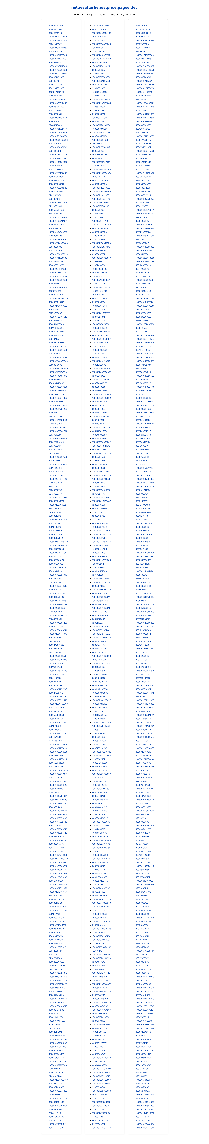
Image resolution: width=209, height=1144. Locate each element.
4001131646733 (56, 250)
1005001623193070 (145, 88)
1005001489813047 (58, 103)
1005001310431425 (101, 973)
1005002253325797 (58, 656)
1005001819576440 (101, 247)
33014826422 (55, 468)
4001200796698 (143, 265)
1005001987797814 (58, 748)
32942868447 (55, 951)
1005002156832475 (58, 700)
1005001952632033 (101, 1091)
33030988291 (55, 213)
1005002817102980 (145, 55)
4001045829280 (100, 431)
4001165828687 (143, 870)
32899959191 (142, 494)
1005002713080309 (101, 224)
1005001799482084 (145, 726)
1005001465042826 (58, 431)
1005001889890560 (58, 814)
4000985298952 (100, 523)
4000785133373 (99, 449)
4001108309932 (143, 803)
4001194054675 (143, 158)
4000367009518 (143, 729)
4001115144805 (56, 261)
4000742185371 (143, 110)
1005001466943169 (101, 847)
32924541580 (55, 648)
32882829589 (98, 718)
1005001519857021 (144, 475)
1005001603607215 (58, 346)
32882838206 (98, 235)
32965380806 (98, 106)
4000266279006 (100, 615)
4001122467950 (143, 678)
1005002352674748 (101, 542)
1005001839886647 (101, 258)
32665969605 (142, 221)
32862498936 (98, 265)
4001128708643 (56, 711)
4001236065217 (143, 331)
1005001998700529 (101, 1058)
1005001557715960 (58, 1065)
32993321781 (142, 1035)
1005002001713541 (101, 361)
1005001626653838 (145, 1024)
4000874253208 (56, 180)
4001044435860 (100, 1065)
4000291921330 (99, 36)
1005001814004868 (101, 1024)
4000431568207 (143, 154)
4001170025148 (99, 682)
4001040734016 (143, 505)
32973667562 (98, 759)
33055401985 (142, 663)
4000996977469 (143, 910)
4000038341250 (100, 129)
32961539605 (98, 1035)
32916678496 (98, 969)
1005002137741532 (101, 147)
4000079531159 (99, 29)
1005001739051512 (58, 1124)
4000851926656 (143, 608)
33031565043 (142, 652)
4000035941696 (143, 390)
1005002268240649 (101, 752)
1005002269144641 (145, 693)
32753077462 (55, 1024)
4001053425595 (143, 276)
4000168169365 (99, 154)
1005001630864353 (145, 825)
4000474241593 (99, 965)
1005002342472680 (145, 117)
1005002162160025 (58, 984)
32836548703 (55, 685)
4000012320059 (100, 763)
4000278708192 (143, 667)
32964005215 (98, 567)
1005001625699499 (145, 623)
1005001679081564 (58, 420)
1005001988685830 (58, 162)
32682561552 (142, 501)
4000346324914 (143, 851)
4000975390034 (56, 564)
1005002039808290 (145, 84)
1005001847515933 (101, 980)
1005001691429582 (58, 604)
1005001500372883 (58, 398)
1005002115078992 (145, 722)
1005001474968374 (58, 884)
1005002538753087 (58, 553)
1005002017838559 (101, 453)
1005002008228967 (145, 1006)
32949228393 (142, 269)
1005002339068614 (58, 438)
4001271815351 (99, 803)
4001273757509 (56, 707)
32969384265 (142, 962)
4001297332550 (99, 357)
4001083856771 (99, 306)
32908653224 (142, 180)
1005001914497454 (58, 759)
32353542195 (98, 1109)
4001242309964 (100, 689)
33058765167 (142, 903)
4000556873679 (143, 560)
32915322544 (55, 309)
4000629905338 (143, 313)
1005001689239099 (58, 387)
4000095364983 (143, 409)
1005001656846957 (101, 626)
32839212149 (142, 895)
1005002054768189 (101, 339)
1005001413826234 (58, 567)
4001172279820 (56, 1128)
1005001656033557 (101, 774)
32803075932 (55, 365)
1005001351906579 (145, 486)
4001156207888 (99, 612)
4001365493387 (56, 847)
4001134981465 (56, 169)
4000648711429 (56, 589)
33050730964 (98, 210)
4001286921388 (56, 954)
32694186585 (55, 283)
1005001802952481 (101, 630)
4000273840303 (100, 180)
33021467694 (142, 770)
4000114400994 (56, 84)
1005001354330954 (101, 44)
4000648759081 (99, 741)
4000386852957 (143, 283)
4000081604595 (100, 914)
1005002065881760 (58, 47)
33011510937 (142, 464)
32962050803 (98, 114)
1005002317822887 (101, 825)
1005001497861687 (58, 1043)
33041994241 (142, 460)
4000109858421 (143, 774)
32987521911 (98, 851)
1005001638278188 (101, 663)
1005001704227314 (101, 1083)
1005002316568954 (145, 553)
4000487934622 (143, 682)
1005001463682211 (101, 597)
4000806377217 (56, 626)
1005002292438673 (145, 70)
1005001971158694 (58, 1021)
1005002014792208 (58, 409)
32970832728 (98, 376)
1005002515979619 (101, 921)
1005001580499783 (145, 991)
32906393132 (98, 586)
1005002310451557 (58, 892)
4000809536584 (143, 1046)
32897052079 (55, 483)
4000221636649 (100, 328)
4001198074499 (99, 641)
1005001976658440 (101, 840)
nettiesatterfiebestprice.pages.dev (104, 7)
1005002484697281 (145, 881)
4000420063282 (56, 25)
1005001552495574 (101, 140)
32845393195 (98, 1021)
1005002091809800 (101, 656)
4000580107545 (99, 549)
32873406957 (142, 243)
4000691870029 (99, 987)
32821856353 (55, 969)
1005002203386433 (58, 1080)
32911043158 (142, 516)
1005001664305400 (145, 777)
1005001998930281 (145, 766)
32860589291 (55, 95)
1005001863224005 (58, 154)
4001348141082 (143, 995)
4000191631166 (143, 508)
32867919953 (142, 25)
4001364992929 (56, 88)
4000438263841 (143, 77)
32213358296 (55, 424)
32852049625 (55, 235)
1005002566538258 (145, 306)
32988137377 (142, 519)
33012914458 (98, 213)
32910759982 (98, 696)
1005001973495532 (101, 781)
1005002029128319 (58, 497)
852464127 (54, 339)
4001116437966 (99, 571)
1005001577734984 (58, 390)
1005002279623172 (101, 744)
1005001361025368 (101, 81)
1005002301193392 (101, 195)
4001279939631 (99, 1039)
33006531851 (98, 346)
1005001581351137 (101, 276)
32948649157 (55, 199)
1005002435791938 (101, 899)
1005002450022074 (101, 1069)
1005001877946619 (58, 287)
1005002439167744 (145, 604)
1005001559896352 (101, 442)
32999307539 (142, 272)
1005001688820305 (58, 280)
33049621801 (98, 320)
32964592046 (142, 947)
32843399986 (142, 1083)
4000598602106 (143, 291)
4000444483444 (143, 512)
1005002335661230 (145, 648)
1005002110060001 (101, 280)
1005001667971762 (144, 250)
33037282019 (55, 508)
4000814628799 (56, 597)
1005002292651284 (101, 560)
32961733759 (98, 95)
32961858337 (55, 44)
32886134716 (98, 729)
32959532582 (142, 457)
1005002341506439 (145, 73)
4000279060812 (56, 342)
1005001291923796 (58, 803)
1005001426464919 (58, 317)
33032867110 (142, 954)
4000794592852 (143, 147)
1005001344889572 (145, 737)
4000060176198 (56, 807)
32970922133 (55, 446)
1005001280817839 (58, 906)
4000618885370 (99, 707)
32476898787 (55, 494)
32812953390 (98, 711)
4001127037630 (56, 881)
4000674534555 (100, 1120)
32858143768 (98, 995)
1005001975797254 (58, 696)
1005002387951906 (145, 700)
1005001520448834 (145, 1124)
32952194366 (142, 637)
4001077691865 (99, 833)
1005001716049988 (101, 188)
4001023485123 (99, 811)
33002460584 (142, 873)
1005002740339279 (101, 903)
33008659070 (98, 866)
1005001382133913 (58, 980)
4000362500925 (56, 929)
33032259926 (142, 656)
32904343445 (142, 294)
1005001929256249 (58, 405)
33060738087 (98, 70)
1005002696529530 (145, 671)
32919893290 (98, 667)
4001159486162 (143, 877)
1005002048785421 (101, 534)
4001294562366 (143, 29)
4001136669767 (143, 449)
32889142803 (98, 516)
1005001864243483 (58, 855)
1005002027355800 (58, 73)
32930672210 (98, 110)
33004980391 (55, 114)
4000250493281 (100, 184)
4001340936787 (143, 383)
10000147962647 (100, 47)
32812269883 (142, 659)
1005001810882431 (101, 206)
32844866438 (142, 943)
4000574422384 (143, 365)
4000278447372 (143, 892)
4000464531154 (99, 136)
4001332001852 (143, 169)
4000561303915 (99, 272)
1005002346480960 (58, 361)
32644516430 (55, 125)
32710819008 (98, 575)
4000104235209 (56, 394)
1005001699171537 (144, 121)
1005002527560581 (58, 925)
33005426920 (142, 527)
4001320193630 (99, 648)
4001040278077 (143, 1069)
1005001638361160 (58, 774)
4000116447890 (143, 785)
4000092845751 (99, 917)
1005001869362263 (101, 169)
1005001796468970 (58, 376)
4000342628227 (56, 682)
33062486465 (98, 796)
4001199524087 (143, 564)
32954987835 (98, 460)
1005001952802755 (145, 261)
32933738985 (98, 512)
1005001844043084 (58, 59)
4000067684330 (56, 106)
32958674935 (98, 409)
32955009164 (142, 575)
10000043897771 (100, 674)
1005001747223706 (101, 530)
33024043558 (55, 582)
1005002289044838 (101, 984)
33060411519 (55, 1069)
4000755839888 (143, 1120)
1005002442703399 (145, 1113)
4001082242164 (99, 412)
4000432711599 (143, 188)
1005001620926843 (145, 534)
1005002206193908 (58, 519)
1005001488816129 (58, 221)
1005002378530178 (101, 1113)
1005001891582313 (58, 129)
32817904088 (98, 733)
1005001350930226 (101, 589)
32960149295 (55, 943)
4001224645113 (99, 593)
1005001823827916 (58, 575)
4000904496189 (143, 711)
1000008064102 (143, 309)
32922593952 (142, 929)
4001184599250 (99, 158)
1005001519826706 (58, 840)
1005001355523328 (145, 361)
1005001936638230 (58, 866)
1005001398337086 (145, 556)
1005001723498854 (145, 173)
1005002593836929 (58, 542)
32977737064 (55, 652)
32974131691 (142, 217)
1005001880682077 (58, 1039)
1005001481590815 (58, 545)
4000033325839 (56, 917)
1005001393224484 (101, 394)
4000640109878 (99, 556)
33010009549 (142, 446)
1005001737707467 (101, 162)
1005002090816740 (58, 1006)
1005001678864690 (101, 958)
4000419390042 (100, 652)
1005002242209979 (145, 987)
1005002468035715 (58, 615)
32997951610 (142, 1043)
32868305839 (98, 505)
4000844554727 (100, 818)
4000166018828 (143, 427)
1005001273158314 (144, 81)
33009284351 (55, 1109)
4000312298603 (143, 143)
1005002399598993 (58, 704)
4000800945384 (56, 331)
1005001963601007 (145, 715)
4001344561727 (99, 807)
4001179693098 (99, 269)
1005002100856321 (58, 427)
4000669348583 (100, 693)
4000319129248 (143, 833)
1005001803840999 (145, 228)
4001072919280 (56, 991)
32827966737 (142, 239)
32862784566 (98, 457)
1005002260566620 (58, 254)
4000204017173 (99, 383)
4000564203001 (143, 796)
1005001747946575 (58, 999)
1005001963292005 (58, 70)
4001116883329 (99, 685)
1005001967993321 (58, 888)
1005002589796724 (101, 637)
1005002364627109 (101, 722)
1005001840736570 (58, 781)
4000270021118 (56, 693)
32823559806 (98, 387)
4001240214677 (56, 527)
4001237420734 (143, 645)
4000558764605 (56, 210)
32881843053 (142, 925)
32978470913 (55, 151)
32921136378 (98, 623)
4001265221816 (143, 379)
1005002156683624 (58, 1035)
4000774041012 (56, 729)
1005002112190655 (144, 862)
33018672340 (98, 619)
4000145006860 (56, 1072)
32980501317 (142, 847)
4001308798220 (99, 766)
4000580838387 (56, 1050)
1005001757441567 (101, 132)
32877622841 (98, 317)
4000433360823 (56, 184)
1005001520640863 (145, 1102)
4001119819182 (56, 143)
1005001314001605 (101, 416)
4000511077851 (56, 940)
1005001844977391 (101, 202)
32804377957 (98, 1050)
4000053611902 (56, 224)
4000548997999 (100, 228)
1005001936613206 (101, 490)
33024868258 (55, 353)
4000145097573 (143, 965)
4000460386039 (56, 501)
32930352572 (98, 1116)
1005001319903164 (144, 92)
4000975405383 (143, 615)
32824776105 (98, 645)
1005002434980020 (58, 858)
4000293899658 (143, 317)
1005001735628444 (145, 951)
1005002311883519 (58, 117)
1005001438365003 (58, 1002)
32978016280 (55, 435)
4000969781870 (56, 560)
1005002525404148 (145, 976)
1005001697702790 (58, 689)
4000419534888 (143, 763)
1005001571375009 (58, 55)
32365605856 (142, 973)
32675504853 (98, 737)
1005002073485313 (58, 663)
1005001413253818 (101, 1076)
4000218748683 (56, 549)
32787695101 (98, 943)
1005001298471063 (58, 877)
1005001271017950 (101, 287)
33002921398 (98, 777)
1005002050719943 (58, 634)
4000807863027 (100, 121)
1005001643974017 (101, 331)
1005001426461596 (145, 424)
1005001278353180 (58, 870)
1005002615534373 (145, 1109)
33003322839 (98, 910)
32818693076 (55, 228)
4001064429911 (56, 571)
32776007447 (142, 940)
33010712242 (55, 291)
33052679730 (55, 33)
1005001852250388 (145, 224)
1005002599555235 (145, 523)
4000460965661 (100, 435)
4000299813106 (99, 704)
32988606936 (55, 512)
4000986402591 (143, 1058)
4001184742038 (99, 604)
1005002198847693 (101, 243)
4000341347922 (143, 33)
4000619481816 (56, 335)
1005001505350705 (58, 132)
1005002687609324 (58, 987)
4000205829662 (143, 62)
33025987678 (55, 777)
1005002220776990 (101, 582)
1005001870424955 (145, 106)
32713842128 (98, 519)
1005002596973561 (58, 239)
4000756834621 (99, 1054)
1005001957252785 (145, 1050)
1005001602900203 (58, 965)
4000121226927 (99, 365)
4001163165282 (99, 976)
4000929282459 (100, 881)
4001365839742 (56, 936)
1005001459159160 (101, 497)
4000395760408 (56, 1054)
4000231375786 (143, 858)
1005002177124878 (58, 372)
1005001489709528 (101, 342)
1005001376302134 (145, 980)
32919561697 (142, 567)
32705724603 (98, 892)
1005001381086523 (101, 1102)
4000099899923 (100, 836)
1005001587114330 (101, 844)
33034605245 (55, 1120)
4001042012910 (56, 471)
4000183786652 (143, 634)
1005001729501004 (101, 125)
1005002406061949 (58, 147)
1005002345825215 (58, 851)
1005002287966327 (58, 505)
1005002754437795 (145, 626)
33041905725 (55, 792)
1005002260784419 (101, 1002)
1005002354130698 (58, 36)
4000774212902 (99, 176)
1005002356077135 (145, 298)
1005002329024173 (101, 1128)
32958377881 (55, 453)
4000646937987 (56, 899)
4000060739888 (56, 265)
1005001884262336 (145, 114)
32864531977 (55, 121)
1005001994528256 (101, 991)
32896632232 (55, 416)
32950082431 (55, 206)
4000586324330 (56, 763)
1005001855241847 (145, 1039)
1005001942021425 (58, 833)
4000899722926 (100, 862)
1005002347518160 (58, 479)
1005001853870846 (101, 755)
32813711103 (54, 914)
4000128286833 (143, 398)
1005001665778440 (58, 671)
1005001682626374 (145, 40)
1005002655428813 (101, 59)
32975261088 (55, 578)
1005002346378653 (58, 269)
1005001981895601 (101, 788)
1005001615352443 (58, 822)
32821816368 (142, 287)
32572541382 (55, 737)
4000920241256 (100, 62)
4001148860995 (56, 328)
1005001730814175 (101, 66)
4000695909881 (100, 232)
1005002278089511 (145, 811)
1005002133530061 (101, 379)
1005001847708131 (57, 718)
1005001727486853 (58, 173)
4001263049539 (100, 405)
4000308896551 (56, 401)
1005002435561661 (58, 600)
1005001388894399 (145, 748)
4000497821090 (56, 294)
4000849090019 (100, 401)
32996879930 (55, 62)
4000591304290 (56, 1102)
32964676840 (98, 962)
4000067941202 (56, 1010)
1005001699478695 (58, 158)
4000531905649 (56, 1116)
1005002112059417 (58, 674)
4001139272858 (56, 667)
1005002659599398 (58, 140)
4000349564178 (56, 29)
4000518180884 (56, 324)
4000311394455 (143, 165)
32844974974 (55, 81)
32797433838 (142, 844)
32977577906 (98, 1098)
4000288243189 (100, 84)
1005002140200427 (101, 700)
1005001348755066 (58, 40)
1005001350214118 (144, 468)
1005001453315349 (145, 405)
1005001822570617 (145, 542)
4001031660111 (142, 936)
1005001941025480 (145, 387)
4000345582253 (56, 534)
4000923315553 (143, 1032)
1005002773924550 (101, 947)
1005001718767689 (144, 1013)
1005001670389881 (101, 1017)
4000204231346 (143, 394)
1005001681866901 (101, 940)
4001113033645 (99, 464)
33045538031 (55, 619)
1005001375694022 (145, 335)
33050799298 (98, 239)
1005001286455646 (145, 342)
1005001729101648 (101, 858)
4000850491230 (100, 350)
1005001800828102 (58, 276)
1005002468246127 (145, 412)
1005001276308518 (145, 357)
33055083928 (142, 674)
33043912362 (98, 353)
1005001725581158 (144, 685)
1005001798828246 (58, 202)
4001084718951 (56, 530)
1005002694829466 (145, 1028)
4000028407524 (100, 855)
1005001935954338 (145, 479)
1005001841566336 (58, 258)
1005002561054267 (101, 1010)
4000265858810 (56, 191)
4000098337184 (143, 195)
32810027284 (55, 1076)
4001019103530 (99, 1028)
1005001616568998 (101, 77)
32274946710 (98, 870)
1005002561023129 (101, 55)
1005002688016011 (58, 630)
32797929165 (98, 494)
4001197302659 (56, 449)
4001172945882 (143, 202)
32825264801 (142, 132)
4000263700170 (56, 836)
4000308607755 (56, 932)
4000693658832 (143, 792)
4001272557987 (143, 1116)
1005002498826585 (101, 929)
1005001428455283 (58, 593)
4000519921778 (56, 412)
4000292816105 (56, 442)
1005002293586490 (58, 368)
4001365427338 (56, 383)
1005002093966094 (145, 280)
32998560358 (98, 1061)
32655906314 (55, 1013)
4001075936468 (99, 390)
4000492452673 (143, 829)
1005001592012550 (58, 733)
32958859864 (142, 914)
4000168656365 (143, 984)
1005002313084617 (58, 829)
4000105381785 (99, 748)
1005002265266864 (101, 173)
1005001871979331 (57, 788)
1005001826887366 (145, 733)
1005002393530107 (145, 1010)
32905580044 (98, 1087)
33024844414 (98, 165)
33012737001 (142, 741)
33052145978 (142, 932)
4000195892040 (100, 527)
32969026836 (142, 1087)
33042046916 (98, 829)
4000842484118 (56, 995)
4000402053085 (100, 800)
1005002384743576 (145, 339)
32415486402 (55, 460)
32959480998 (142, 814)
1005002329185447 (101, 501)
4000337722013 (99, 553)
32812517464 (55, 195)
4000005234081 (143, 346)
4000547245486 (143, 191)
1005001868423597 (101, 1080)
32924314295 (142, 497)
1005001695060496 (145, 612)
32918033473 (142, 51)
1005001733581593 (101, 578)
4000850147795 (56, 844)
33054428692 (98, 73)
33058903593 (142, 822)
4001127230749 (143, 619)
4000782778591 (99, 1043)
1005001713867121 (144, 401)
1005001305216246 (58, 188)
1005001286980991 (145, 884)
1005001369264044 (145, 917)
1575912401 (97, 951)
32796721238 (142, 320)
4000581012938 (56, 1058)
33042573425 (98, 40)
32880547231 (55, 556)
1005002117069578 (58, 1098)
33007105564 (142, 328)
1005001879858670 (58, 722)
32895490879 (55, 641)
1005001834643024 (145, 1094)
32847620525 (142, 1017)
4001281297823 (56, 523)
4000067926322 (143, 689)
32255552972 (55, 741)
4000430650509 (143, 125)
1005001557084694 (145, 213)
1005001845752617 (58, 796)
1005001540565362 (145, 247)
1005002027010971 (145, 788)
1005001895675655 (145, 199)
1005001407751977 (144, 582)
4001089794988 (143, 372)
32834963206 (98, 678)
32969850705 (55, 490)
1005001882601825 (58, 785)
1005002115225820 (58, 800)
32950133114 (142, 888)
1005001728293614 (145, 1080)
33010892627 (98, 88)
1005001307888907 (101, 1105)
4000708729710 (99, 785)
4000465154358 (143, 718)
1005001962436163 (58, 357)
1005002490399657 (101, 822)
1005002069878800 (145, 258)
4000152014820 (143, 490)
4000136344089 (143, 47)
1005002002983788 (145, 324)
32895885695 (98, 671)
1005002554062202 (145, 103)
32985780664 (98, 151)
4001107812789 (99, 250)
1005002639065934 (58, 99)
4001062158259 (143, 420)
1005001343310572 (101, 471)
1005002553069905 (145, 235)
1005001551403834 (58, 272)
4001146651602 (99, 1013)
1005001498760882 (101, 324)
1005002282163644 (101, 103)
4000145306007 (99, 294)
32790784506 (142, 578)
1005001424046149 (101, 954)
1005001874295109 (145, 1021)
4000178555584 (99, 1032)
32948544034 (55, 637)
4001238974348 (143, 630)
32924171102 (142, 818)
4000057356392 (100, 999)
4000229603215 (143, 95)
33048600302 (55, 247)
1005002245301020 (145, 999)
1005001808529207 (58, 1046)
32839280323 (98, 1046)
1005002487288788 (58, 217)
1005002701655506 (145, 1002)
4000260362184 (143, 586)
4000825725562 (143, 641)
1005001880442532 (101, 398)
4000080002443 (143, 1054)
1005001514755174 (101, 538)
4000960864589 (100, 1006)
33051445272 (55, 486)
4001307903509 (99, 895)
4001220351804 (143, 232)
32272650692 (98, 1124)
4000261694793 (143, 435)
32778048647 (142, 1072)
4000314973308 (99, 770)
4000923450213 (143, 752)
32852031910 (98, 925)
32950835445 (142, 36)
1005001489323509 (101, 191)
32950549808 (98, 468)
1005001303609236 (58, 1105)
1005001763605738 (101, 936)
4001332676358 (143, 471)
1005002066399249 (58, 298)
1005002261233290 (145, 453)
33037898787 (142, 958)
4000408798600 (56, 962)
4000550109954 (143, 921)
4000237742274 (99, 298)
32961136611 (98, 261)
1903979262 (98, 564)
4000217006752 (143, 206)
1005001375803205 (58, 623)
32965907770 (142, 1098)
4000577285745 (143, 140)
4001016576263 (56, 51)
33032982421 (55, 895)
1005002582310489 (58, 464)
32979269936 (55, 313)
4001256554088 (143, 755)
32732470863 (142, 906)
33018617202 (142, 549)
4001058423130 (143, 442)
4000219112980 (56, 1017)
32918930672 (55, 726)
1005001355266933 (58, 165)
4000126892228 (143, 744)
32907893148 (142, 899)
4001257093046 (143, 593)
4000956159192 (99, 438)
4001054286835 (143, 176)
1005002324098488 (58, 243)
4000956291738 (143, 969)
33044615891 (142, 840)
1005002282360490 (101, 33)
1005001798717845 (58, 66)
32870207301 (98, 814)
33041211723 (55, 1113)
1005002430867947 (58, 862)
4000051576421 (56, 538)
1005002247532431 (145, 1061)
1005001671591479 (101, 427)
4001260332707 (143, 431)
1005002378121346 (101, 446)
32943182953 (55, 320)
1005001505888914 (101, 1072)
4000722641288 (99, 508)
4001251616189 (99, 873)
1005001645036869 (58, 744)
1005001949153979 (145, 800)
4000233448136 (56, 755)
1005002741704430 (145, 759)
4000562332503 (100, 335)
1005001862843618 (58, 586)
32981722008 (55, 825)
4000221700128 (56, 1032)
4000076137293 (143, 530)
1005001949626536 (145, 376)
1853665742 (98, 143)
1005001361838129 (144, 302)
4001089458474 (143, 545)
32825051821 (142, 99)
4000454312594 (100, 483)
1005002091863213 (101, 608)
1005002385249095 (145, 1128)
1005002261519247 (145, 210)
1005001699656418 (101, 368)
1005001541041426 (144, 571)
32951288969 (142, 538)
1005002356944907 (101, 199)
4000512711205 (56, 379)
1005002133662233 (145, 1105)
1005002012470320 (145, 597)
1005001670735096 (101, 726)
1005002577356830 (145, 136)
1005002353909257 (145, 707)
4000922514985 (100, 1094)
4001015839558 (99, 715)
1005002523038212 (58, 475)
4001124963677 (56, 110)
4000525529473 (56, 302)
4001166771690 (56, 1083)
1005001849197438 (101, 906)
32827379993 (142, 44)
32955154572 (98, 309)
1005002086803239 (58, 770)
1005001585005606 (58, 350)
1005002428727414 (145, 483)
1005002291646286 (58, 136)
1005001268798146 (101, 99)
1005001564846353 (145, 704)
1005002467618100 (58, 1061)
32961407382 (55, 678)
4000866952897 (100, 792)
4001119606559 (143, 438)
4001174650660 (56, 766)
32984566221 (98, 217)
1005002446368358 (101, 372)
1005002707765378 (58, 976)
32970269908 (98, 932)
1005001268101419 (57, 947)
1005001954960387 (58, 232)
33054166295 (98, 51)
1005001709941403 (101, 545)
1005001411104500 (57, 921)
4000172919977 (143, 1091)
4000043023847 (56, 176)
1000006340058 (100, 117)
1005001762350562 (145, 66)
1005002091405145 (101, 888)
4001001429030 (143, 855)
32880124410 (98, 283)
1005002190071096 (58, 818)
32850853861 (142, 600)
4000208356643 (143, 1065)
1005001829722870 (58, 973)
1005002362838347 (58, 608)
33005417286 (142, 254)
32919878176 (98, 424)
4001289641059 (99, 877)
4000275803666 (100, 659)
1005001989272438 (58, 1091)
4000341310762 (99, 291)
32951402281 (142, 781)
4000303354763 (143, 184)
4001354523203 (100, 92)
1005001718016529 (144, 353)
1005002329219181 (101, 313)
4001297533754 (56, 92)
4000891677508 (143, 836)
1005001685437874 (101, 600)
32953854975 (55, 1028)
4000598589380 (56, 715)
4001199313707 (143, 416)
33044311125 (98, 420)
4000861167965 (56, 903)
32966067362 (98, 254)
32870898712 (142, 696)
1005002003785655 (145, 151)
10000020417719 (100, 221)
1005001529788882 (101, 25)
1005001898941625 (101, 479)
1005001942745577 (101, 634)
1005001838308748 (58, 659)
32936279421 (142, 368)
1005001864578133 (58, 910)
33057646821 (98, 486)
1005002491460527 (58, 306)
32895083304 (98, 302)
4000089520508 (143, 807)
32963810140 (55, 516)
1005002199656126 (145, 866)
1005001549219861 (58, 811)
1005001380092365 (58, 752)
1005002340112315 (58, 1094)
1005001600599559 (58, 457)
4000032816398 (56, 1087)
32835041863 (142, 1076)
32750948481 (142, 589)
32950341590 (55, 612)
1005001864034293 (101, 475)
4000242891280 (56, 645)
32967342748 (55, 958)
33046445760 (98, 884)
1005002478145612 (58, 873)
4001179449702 (143, 350)
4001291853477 (143, 129)
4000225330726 (143, 59)
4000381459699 (56, 77)
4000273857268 (143, 162)
